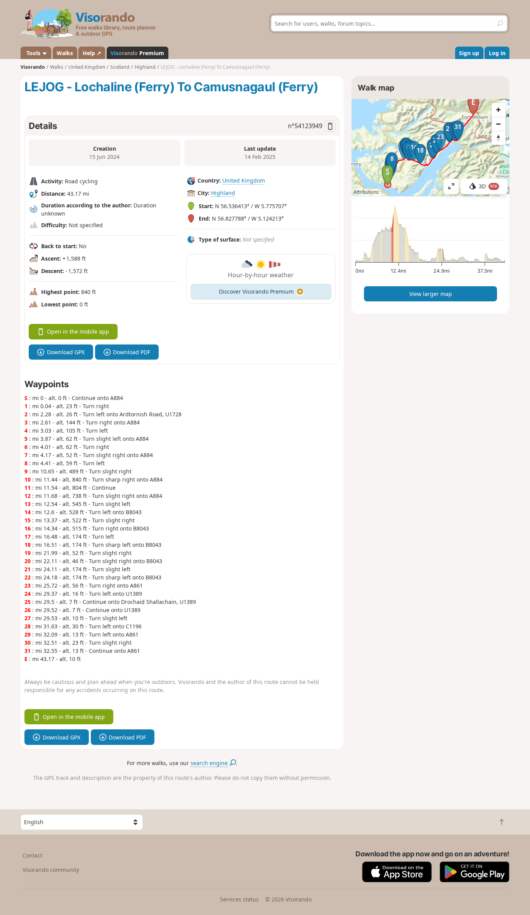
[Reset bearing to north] (499, 138)
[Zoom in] (499, 110)
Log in (497, 53)
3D (488, 186)
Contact (32, 855)
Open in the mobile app (78, 331)
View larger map (430, 293)
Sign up (469, 53)
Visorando (33, 67)
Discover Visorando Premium (256, 291)
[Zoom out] (499, 124)
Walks (65, 53)
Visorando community (51, 869)
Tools (33, 53)
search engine (210, 763)
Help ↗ (92, 53)
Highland (223, 193)
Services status (239, 899)
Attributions (366, 192)
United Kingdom (243, 180)
